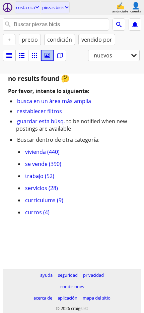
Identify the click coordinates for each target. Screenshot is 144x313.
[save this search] (135, 24)
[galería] (47, 55)
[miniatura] (21, 55)
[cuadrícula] (34, 55)
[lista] (9, 55)
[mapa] (60, 55)
